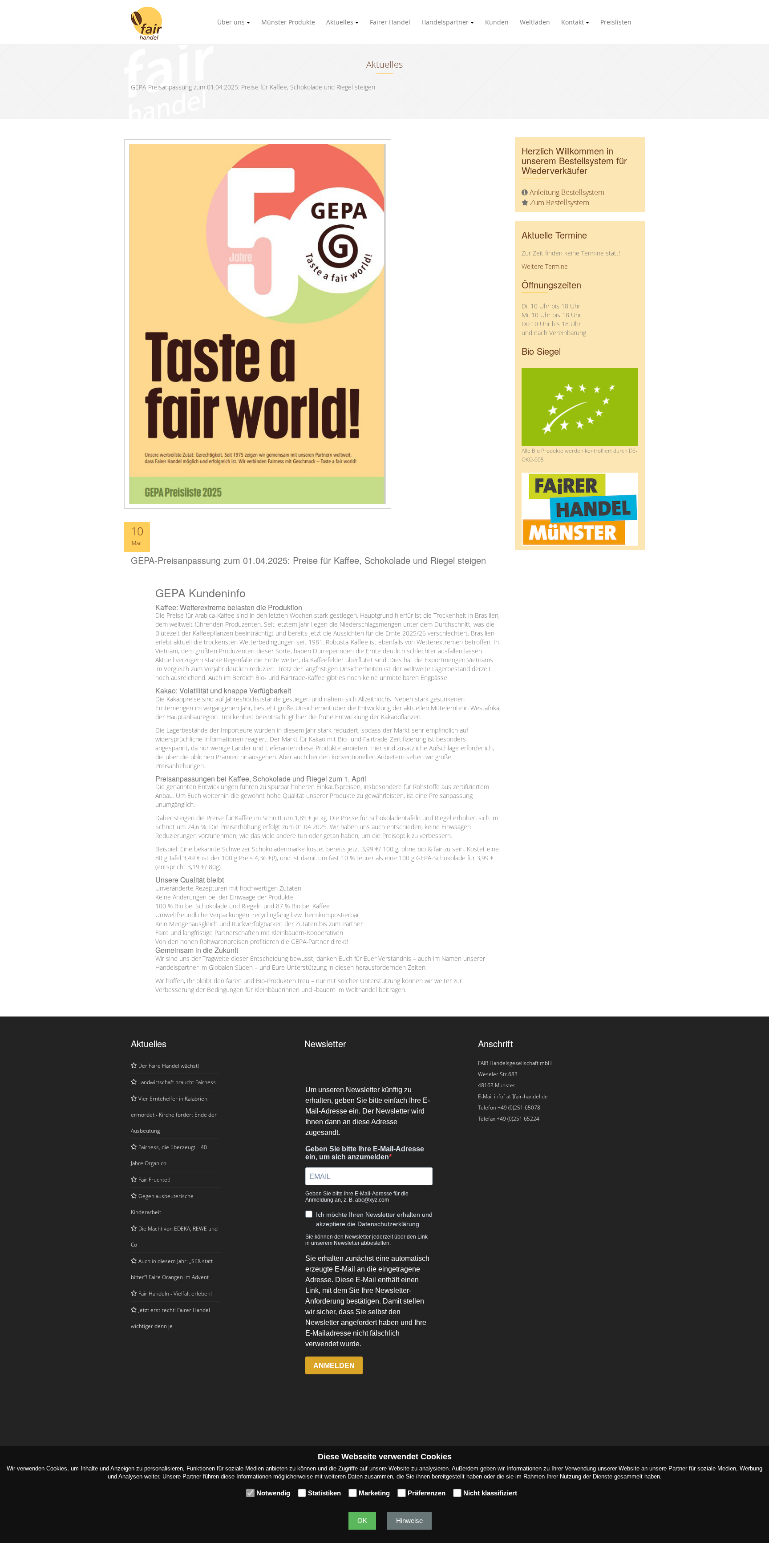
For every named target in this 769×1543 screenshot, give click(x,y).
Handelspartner (445, 22)
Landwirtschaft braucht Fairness (177, 1082)
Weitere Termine (545, 266)
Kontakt (573, 22)
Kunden (497, 22)
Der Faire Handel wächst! (168, 1065)
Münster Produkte (288, 22)
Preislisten (615, 22)
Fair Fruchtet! (154, 1179)
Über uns (232, 22)
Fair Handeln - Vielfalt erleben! (175, 1293)
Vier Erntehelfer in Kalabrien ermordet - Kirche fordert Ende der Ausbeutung (174, 1114)
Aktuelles (340, 22)
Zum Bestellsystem (559, 202)
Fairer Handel (390, 22)
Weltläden (535, 22)
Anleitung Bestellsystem (567, 192)
